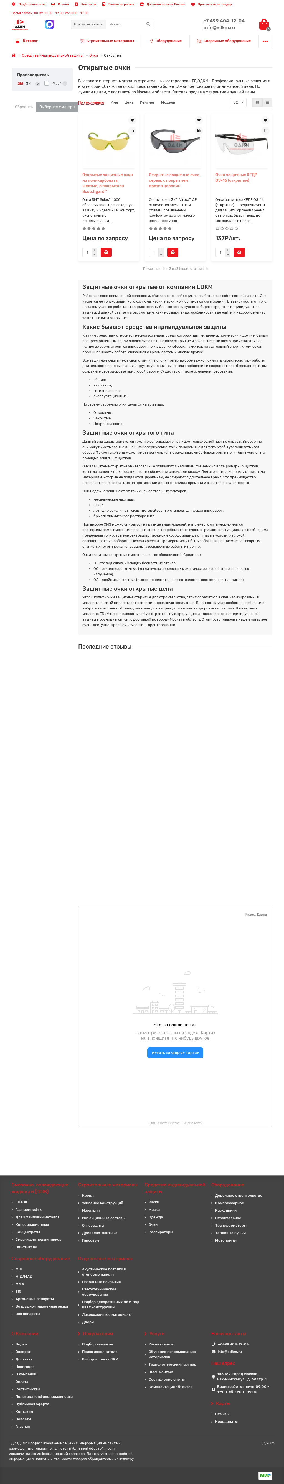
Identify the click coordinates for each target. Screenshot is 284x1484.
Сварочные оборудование (227, 41)
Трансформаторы (231, 1225)
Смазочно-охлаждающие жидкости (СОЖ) (40, 1188)
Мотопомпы (226, 1240)
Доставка (24, 1359)
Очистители (26, 1247)
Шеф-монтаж (161, 1372)
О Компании (25, 1333)
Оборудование (169, 41)
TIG (18, 1291)
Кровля (88, 1195)
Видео (21, 1344)
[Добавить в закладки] (132, 120)
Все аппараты (28, 1314)
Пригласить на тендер (214, 4)
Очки (93, 55)
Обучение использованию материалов (172, 1354)
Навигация (25, 1367)
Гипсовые (91, 1240)
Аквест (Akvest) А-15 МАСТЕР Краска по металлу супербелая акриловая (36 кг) (205, 762)
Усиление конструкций (102, 1203)
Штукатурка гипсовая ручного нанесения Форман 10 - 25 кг (194, 661)
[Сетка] (257, 102)
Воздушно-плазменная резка (42, 1306)
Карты (223, 1403)
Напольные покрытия (101, 1282)
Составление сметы (167, 1379)
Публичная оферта (32, 1404)
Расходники (226, 1210)
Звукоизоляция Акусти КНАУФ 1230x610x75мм (183, 711)
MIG (19, 1269)
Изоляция (91, 1210)
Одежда (156, 1217)
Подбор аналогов (31, 4)
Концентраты (28, 1232)
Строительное (228, 1218)
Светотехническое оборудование (99, 1291)
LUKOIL (22, 1202)
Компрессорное (229, 1203)
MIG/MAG (24, 1277)
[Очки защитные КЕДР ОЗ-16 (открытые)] (241, 141)
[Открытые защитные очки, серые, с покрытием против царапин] (175, 141)
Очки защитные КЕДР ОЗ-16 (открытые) (236, 178)
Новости (23, 1419)
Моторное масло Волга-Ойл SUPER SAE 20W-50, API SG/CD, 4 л (197, 809)
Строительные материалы (110, 41)
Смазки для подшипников (39, 1239)
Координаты (226, 1421)
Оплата (22, 1382)
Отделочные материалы (105, 1258)
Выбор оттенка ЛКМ (100, 1359)
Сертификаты (28, 1389)
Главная (23, 1426)
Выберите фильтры (57, 107)
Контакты (88, 4)
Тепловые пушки (230, 1233)
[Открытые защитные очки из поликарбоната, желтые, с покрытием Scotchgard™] (108, 141)
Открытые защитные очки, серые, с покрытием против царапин (175, 180)
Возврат (23, 1352)
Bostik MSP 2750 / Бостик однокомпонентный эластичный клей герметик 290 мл (198, 861)
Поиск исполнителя (99, 1352)
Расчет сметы (161, 1344)
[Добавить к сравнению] (132, 131)
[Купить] (106, 252)
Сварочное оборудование (41, 1258)
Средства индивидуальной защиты (52, 55)
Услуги (156, 1333)
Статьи (63, 4)
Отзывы (222, 1414)
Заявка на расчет (121, 4)
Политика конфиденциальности (44, 1397)
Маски (154, 1210)
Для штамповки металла (37, 1217)
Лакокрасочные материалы (106, 1315)
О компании (26, 1374)
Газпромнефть (29, 1210)
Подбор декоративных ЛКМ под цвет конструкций (110, 1304)
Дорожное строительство (238, 1195)
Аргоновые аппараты (35, 1299)
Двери (88, 1322)
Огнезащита (93, 1225)
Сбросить (24, 107)
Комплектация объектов (171, 1387)
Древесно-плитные (100, 1233)
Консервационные (32, 1224)
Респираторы (161, 1232)
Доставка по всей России (165, 4)
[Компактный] (267, 102)
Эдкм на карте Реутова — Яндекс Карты (175, 1122)
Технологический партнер (172, 1364)
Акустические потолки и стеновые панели (104, 1272)
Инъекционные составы (103, 1218)
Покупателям (98, 1333)
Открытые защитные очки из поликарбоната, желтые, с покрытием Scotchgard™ (107, 183)
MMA (20, 1284)
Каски (154, 1202)
